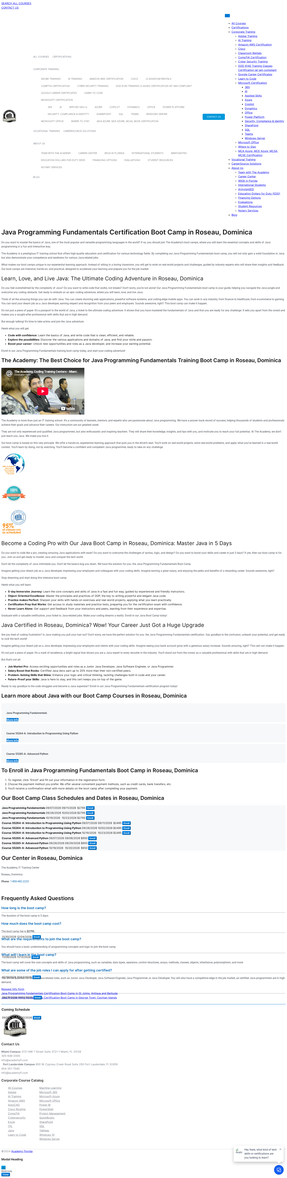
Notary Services (51, 167)
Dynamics (133, 107)
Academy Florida (22, 1151)
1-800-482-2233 (19, 881)
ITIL (10, 1126)
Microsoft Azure (49, 1096)
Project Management (52, 1113)
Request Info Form (12, 989)
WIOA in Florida (114, 153)
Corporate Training (46, 69)
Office (151, 107)
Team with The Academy (56, 153)
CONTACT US (10, 7)
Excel (11, 1122)
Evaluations (132, 160)
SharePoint (103, 114)
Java (11, 1130)
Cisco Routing (17, 1109)
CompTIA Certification (55, 85)
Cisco (134, 78)
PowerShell (46, 1109)
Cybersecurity (17, 1117)
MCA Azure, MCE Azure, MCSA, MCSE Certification (127, 121)
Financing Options (105, 160)
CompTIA (14, 1113)
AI (61, 107)
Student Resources (160, 160)
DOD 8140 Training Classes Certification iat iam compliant (154, 85)
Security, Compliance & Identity (68, 114)
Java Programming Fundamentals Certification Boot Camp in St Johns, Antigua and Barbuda (59, 993)
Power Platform (173, 107)
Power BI (44, 1104)
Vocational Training (46, 131)
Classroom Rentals (158, 78)
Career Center (87, 153)
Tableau (44, 1130)
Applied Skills (78, 107)
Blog (36, 177)
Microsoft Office (52, 121)
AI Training (75, 78)
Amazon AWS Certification (106, 78)
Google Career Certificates (59, 92)
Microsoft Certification (57, 99)
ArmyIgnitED (179, 153)
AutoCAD (14, 1104)
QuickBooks (46, 1117)
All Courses (41, 56)
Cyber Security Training (92, 85)
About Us (39, 143)
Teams (135, 114)
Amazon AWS (16, 1100)
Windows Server (156, 114)
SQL (121, 114)
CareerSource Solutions (79, 131)
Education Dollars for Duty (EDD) (63, 160)
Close (6, 1174)
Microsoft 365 (48, 1092)
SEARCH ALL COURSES (16, 3)
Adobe (12, 1092)
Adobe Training (51, 78)
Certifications (61, 56)
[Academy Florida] (9, 124)
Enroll (90, 808)
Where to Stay (80, 121)
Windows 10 (46, 1134)
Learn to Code (93, 92)
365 (50, 107)
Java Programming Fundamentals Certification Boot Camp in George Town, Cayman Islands (59, 997)
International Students (147, 153)
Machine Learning (50, 1088)
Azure (98, 107)
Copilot (115, 107)
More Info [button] (12, 719)
